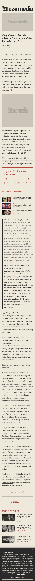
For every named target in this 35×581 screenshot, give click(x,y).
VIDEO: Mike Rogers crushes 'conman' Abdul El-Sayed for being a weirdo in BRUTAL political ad (22, 212)
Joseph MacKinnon (22, 541)
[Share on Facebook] (12, 492)
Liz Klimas (6, 45)
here (3, 477)
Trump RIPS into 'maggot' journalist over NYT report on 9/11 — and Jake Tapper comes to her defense (25, 527)
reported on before (9, 324)
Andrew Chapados (22, 520)
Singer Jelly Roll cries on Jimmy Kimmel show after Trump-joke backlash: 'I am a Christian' (24, 516)
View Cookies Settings (17, 577)
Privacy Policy (21, 182)
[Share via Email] (19, 492)
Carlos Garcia (21, 530)
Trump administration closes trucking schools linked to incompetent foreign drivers (24, 538)
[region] (17, 564)
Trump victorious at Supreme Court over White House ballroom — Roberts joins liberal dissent (22, 199)
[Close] (33, 550)
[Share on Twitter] (16, 492)
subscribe (5, 3)
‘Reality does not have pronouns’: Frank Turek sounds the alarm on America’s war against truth (23, 205)
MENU (31, 3)
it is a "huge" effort (24, 82)
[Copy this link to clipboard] (23, 492)
